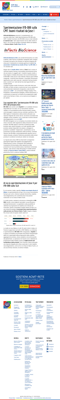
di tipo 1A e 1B (22, 44)
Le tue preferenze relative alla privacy (42, 397)
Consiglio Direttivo (16, 316)
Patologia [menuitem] (13, 14)
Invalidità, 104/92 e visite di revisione (29, 375)
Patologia (28, 302)
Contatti (16, 325)
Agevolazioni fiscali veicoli (39, 354)
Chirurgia (38, 312)
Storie (43, 52)
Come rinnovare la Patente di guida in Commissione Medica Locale (39, 347)
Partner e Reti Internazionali (17, 322)
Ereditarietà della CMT (29, 318)
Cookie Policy (19, 397)
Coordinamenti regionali (17, 319)
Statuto (15, 310)
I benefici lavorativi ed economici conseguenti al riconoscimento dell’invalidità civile (28, 350)
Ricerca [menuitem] (33, 14)
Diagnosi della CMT (28, 313)
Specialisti (49, 305)
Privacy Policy (12, 397)
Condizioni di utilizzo (28, 397)
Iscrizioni (16, 305)
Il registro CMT (17, 355)
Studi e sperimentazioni (15, 19)
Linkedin (51, 351)
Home (5, 19)
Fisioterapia (38, 310)
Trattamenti (40, 302)
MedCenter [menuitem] (28, 14)
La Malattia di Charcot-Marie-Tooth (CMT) (28, 306)
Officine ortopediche (50, 310)
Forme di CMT (28, 316)
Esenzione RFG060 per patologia (28, 362)
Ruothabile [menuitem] (45, 14)
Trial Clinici (16, 357)
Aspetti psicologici (38, 323)
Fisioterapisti (50, 307)
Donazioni (16, 327)
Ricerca (16, 338)
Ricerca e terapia (18, 344)
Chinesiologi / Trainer (50, 313)
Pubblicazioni (47, 47)
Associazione (18, 302)
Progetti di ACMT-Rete (17, 308)
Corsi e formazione (48, 33)
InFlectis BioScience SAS (11, 57)
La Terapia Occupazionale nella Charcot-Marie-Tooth (39, 316)
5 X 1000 (24, 286)
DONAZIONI (35, 286)
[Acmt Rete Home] (7, 308)
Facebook (51, 344)
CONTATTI (36, 7)
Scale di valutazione (27, 330)
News (20, 256)
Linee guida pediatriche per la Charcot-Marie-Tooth (40, 306)
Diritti (27, 338)
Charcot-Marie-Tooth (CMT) (17, 150)
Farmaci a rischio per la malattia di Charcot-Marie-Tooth (29, 326)
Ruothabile (39, 338)
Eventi (43, 29)
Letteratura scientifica (27, 322)
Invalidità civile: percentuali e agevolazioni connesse (28, 343)
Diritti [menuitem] (39, 14)
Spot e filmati (47, 49)
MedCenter (50, 302)
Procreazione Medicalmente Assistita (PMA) (50, 322)
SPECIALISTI (45, 7)
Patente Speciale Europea (40, 342)
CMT (12, 90)
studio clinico (15, 69)
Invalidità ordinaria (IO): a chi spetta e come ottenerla (28, 380)
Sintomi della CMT (28, 310)
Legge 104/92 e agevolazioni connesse (29, 371)
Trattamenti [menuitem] (20, 14)
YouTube (51, 349)
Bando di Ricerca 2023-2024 (18, 342)
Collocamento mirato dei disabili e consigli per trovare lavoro (29, 357)
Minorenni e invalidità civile (28, 385)
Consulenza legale (28, 388)
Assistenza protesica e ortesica (27, 367)
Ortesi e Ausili (39, 320)
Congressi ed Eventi (50, 329)
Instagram (51, 346)
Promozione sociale (47, 41)
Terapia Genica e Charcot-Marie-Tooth (18, 352)
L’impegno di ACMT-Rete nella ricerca (18, 347)
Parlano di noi (47, 44)
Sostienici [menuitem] (55, 14)
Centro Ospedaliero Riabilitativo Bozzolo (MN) (50, 317)
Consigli (44, 26)
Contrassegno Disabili (39, 357)
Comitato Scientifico (16, 313)
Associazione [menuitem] (6, 14)
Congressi (46, 31)
